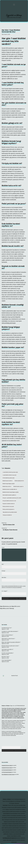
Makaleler (7, 468)
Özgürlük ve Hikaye (14, 15)
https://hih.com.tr (15, 606)
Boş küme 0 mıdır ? (5, 656)
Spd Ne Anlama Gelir (9, 524)
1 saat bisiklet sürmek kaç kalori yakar (10, 472)
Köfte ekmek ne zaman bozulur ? (8, 638)
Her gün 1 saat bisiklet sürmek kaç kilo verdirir (12, 497)
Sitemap (11, 608)
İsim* (3, 564)
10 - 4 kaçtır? (5, 591)
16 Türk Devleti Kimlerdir (7, 769)
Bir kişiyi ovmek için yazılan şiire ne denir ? (10, 645)
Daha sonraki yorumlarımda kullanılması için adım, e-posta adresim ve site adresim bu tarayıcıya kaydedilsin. (13, 587)
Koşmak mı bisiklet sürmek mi (9, 503)
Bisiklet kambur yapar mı (18, 486)
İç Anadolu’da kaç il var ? (7, 627)
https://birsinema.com (5, 606)
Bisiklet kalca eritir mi (7, 486)
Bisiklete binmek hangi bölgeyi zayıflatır (11, 492)
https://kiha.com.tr (4, 608)
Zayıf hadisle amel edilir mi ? (7, 649)
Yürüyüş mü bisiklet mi (7, 515)
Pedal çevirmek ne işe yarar (8, 506)
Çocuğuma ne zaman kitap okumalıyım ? (10, 631)
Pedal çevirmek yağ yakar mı (8, 509)
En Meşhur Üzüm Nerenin (10, 529)
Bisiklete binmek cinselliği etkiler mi (10, 489)
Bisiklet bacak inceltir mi (7, 480)
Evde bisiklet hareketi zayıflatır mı (9, 495)
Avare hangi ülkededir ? (6, 660)
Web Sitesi (4, 577)
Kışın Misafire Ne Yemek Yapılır (8, 774)
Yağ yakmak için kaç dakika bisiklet (10, 512)
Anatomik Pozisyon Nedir (7, 765)
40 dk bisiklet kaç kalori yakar (8, 477)
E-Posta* (3, 570)
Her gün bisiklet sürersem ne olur (9, 500)
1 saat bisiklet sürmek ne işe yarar (9, 475)
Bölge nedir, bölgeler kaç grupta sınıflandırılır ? (11, 642)
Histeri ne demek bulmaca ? (7, 635)
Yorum (3, 547)
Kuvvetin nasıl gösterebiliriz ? (8, 653)
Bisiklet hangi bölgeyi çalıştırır (9, 483)
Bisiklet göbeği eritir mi (19, 480)
